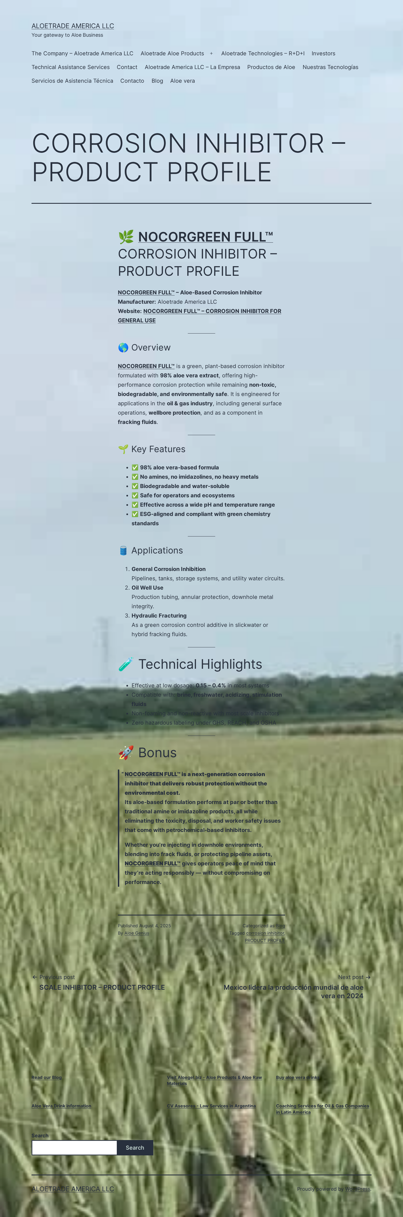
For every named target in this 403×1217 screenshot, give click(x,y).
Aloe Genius (136, 933)
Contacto (132, 81)
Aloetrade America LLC (73, 26)
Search (40, 1135)
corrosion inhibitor (265, 933)
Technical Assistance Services (71, 67)
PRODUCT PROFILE (265, 940)
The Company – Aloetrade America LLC (83, 53)
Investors (323, 53)
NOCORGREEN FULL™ (205, 237)
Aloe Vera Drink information (61, 1106)
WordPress (357, 1189)
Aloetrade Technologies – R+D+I (263, 53)
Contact (127, 67)
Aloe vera (182, 81)
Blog (157, 81)
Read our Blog (47, 1077)
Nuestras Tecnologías (330, 67)
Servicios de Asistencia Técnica (72, 81)
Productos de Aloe (271, 67)
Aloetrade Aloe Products (172, 53)
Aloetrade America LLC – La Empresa (192, 67)
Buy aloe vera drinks (298, 1077)
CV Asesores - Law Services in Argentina (211, 1106)
